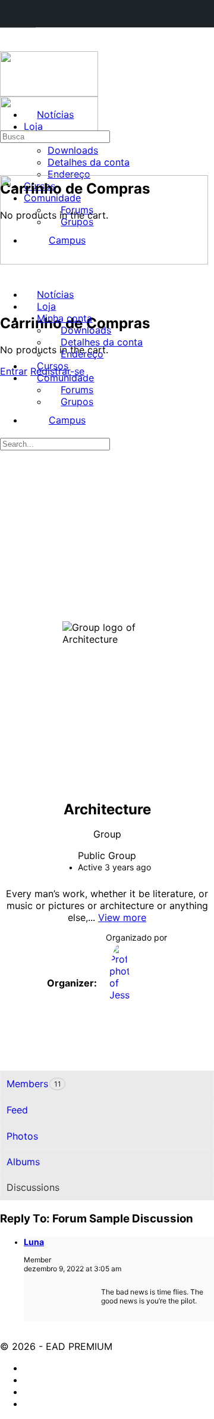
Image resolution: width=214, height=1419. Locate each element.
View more (122, 917)
